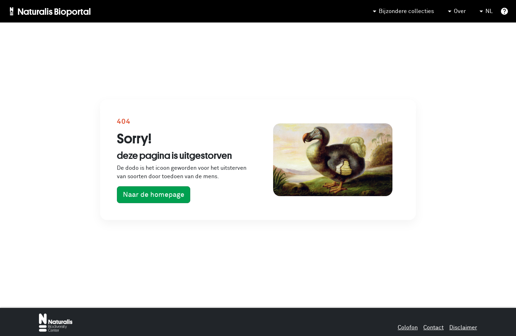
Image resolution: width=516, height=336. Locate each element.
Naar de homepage (153, 194)
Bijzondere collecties (406, 11)
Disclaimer (463, 327)
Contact (433, 327)
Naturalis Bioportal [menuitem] (54, 11)
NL (489, 11)
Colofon (408, 327)
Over (460, 11)
